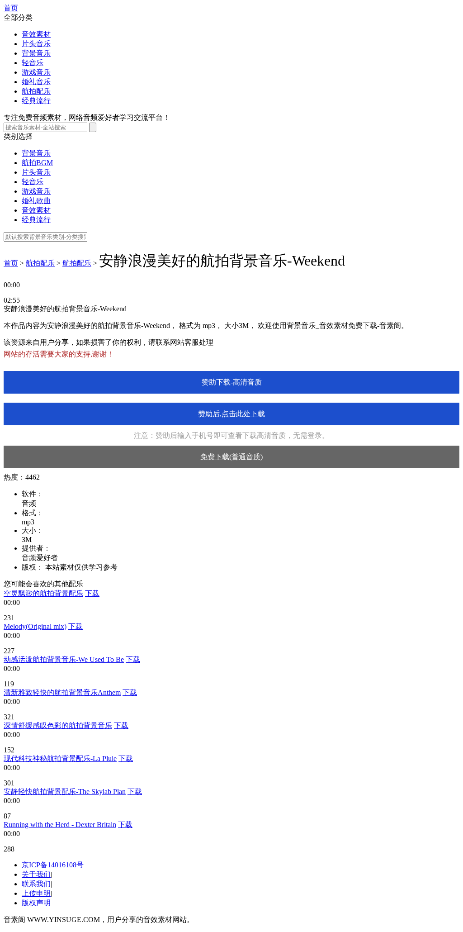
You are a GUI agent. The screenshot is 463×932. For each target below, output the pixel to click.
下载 (92, 593)
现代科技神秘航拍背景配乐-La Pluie (60, 758)
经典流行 (36, 101)
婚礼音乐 (36, 82)
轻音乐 (32, 63)
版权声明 (36, 903)
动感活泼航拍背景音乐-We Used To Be (64, 659)
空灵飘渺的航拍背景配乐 (43, 593)
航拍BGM (37, 162)
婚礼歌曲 (36, 200)
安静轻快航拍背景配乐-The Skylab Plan (65, 791)
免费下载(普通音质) (231, 457)
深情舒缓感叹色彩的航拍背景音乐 (58, 725)
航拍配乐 (36, 91)
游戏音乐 (36, 72)
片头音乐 (36, 44)
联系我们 (36, 884)
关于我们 (36, 874)
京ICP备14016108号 (53, 865)
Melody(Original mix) (35, 626)
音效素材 (36, 34)
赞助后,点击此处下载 (231, 414)
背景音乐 (36, 53)
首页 (11, 8)
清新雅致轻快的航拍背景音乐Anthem (62, 692)
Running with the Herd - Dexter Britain (60, 824)
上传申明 (36, 893)
